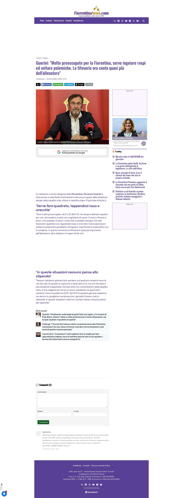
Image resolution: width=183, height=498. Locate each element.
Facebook (47, 84)
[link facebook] (118, 20)
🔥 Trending (116, 151)
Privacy (1, 487)
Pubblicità (77, 466)
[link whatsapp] (134, 20)
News (45, 58)
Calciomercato (59, 20)
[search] (143, 20)
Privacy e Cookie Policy (100, 466)
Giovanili (69, 20)
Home (42, 20)
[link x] (115, 20)
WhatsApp (58, 84)
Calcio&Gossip (78, 20)
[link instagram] (122, 20)
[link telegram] (130, 20)
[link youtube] (126, 20)
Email (90, 84)
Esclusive (49, 20)
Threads (80, 84)
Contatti (86, 466)
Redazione (40, 79)
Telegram (70, 84)
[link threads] (137, 20)
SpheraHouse (95, 488)
